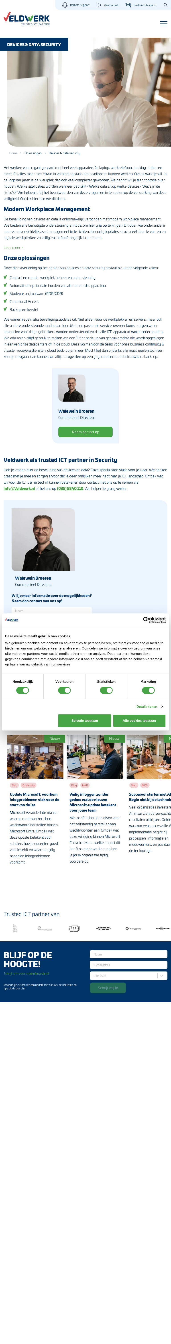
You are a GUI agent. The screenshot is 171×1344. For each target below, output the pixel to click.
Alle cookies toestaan (139, 720)
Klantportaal (111, 5)
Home (13, 153)
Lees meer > (13, 247)
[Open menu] (163, 23)
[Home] (27, 18)
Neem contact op (85, 431)
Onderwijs (28, 785)
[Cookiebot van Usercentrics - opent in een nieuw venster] (146, 620)
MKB (85, 785)
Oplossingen (33, 153)
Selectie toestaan (84, 720)
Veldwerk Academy (145, 5)
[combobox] (94, 975)
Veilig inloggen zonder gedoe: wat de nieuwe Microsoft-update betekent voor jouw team (92, 802)
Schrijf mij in (108, 987)
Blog (14, 785)
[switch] (64, 690)
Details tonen (146, 706)
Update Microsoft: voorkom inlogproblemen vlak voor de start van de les (34, 799)
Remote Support (80, 5)
